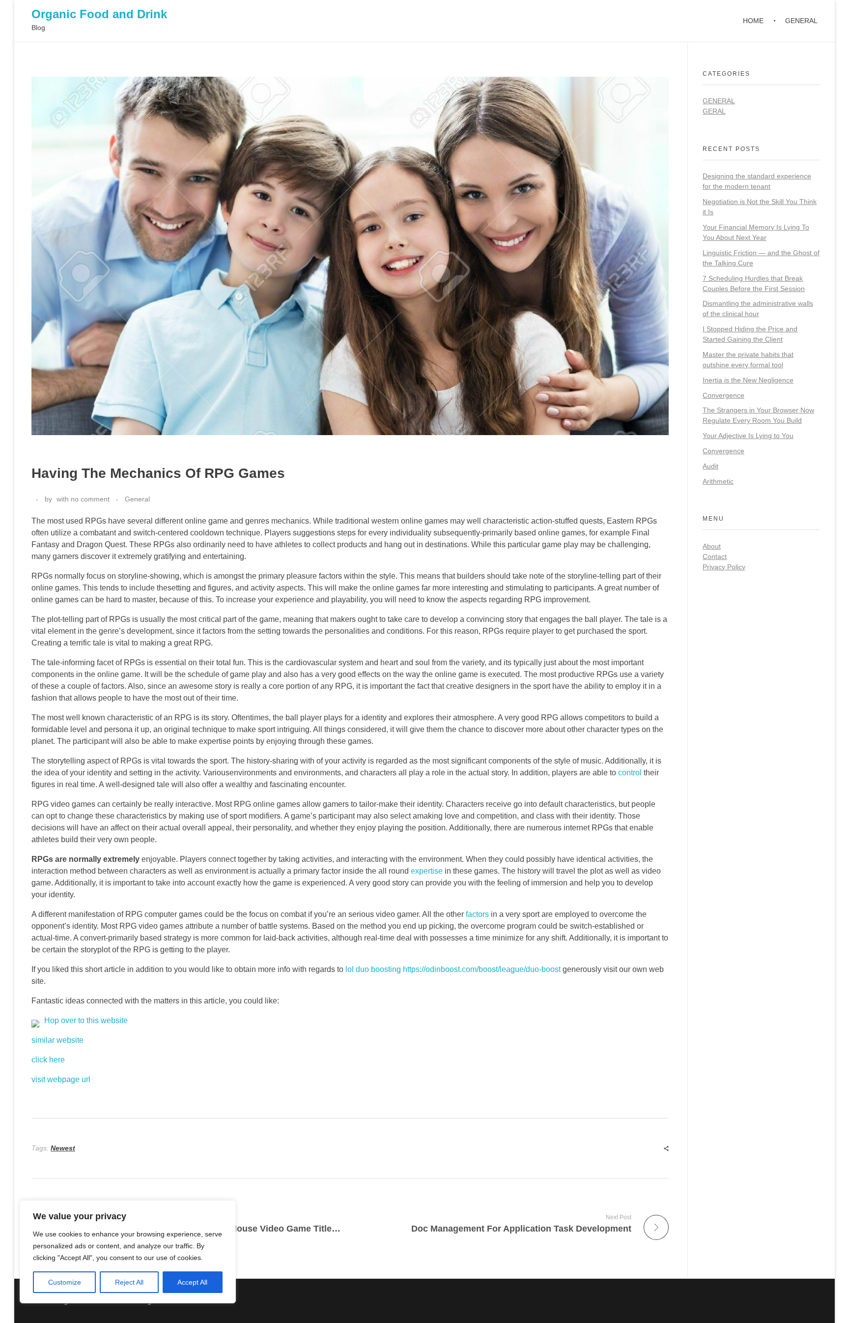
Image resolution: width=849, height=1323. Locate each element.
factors (477, 914)
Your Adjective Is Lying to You (748, 436)
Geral (714, 111)
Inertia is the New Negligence (748, 380)
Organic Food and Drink (99, 14)
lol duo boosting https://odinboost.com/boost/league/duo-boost (453, 969)
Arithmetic (718, 481)
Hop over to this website (86, 1020)
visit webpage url (60, 1079)
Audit (710, 466)
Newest (63, 1148)
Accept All (192, 1282)
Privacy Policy (724, 567)
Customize (64, 1282)
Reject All (129, 1282)
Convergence (723, 395)
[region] (128, 1251)
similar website (57, 1040)
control (630, 772)
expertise (427, 871)
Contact (715, 556)
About (712, 546)
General (137, 499)
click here (48, 1060)
